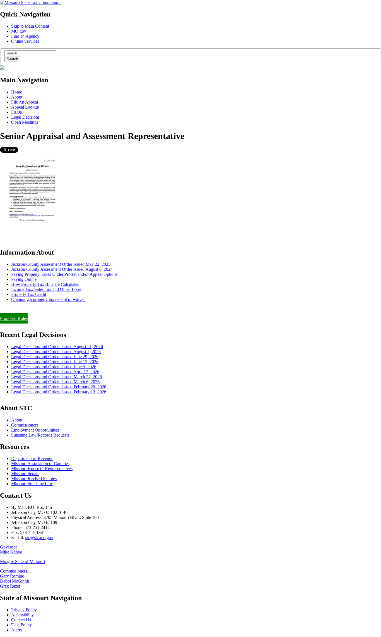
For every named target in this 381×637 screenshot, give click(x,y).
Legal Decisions (25, 117)
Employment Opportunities (35, 430)
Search (12, 59)
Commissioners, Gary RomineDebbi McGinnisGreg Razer (15, 578)
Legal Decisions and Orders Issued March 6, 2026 (55, 381)
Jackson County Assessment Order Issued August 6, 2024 (62, 269)
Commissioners (24, 425)
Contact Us (21, 619)
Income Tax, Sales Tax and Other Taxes (46, 289)
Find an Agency (25, 36)
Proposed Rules (14, 318)
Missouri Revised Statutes (34, 478)
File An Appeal (24, 102)
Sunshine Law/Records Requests (40, 435)
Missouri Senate (25, 473)
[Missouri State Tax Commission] (30, 2)
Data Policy (21, 624)
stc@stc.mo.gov (39, 537)
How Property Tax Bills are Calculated (45, 284)
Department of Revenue (32, 458)
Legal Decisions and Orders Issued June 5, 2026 (53, 366)
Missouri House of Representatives (42, 468)
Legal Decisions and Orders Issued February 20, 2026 (58, 386)
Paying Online (24, 279)
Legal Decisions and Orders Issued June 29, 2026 (54, 356)
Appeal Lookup (25, 107)
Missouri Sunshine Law (32, 483)
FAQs (16, 112)
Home (16, 92)
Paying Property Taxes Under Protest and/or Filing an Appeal (54, 308)
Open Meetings (24, 122)
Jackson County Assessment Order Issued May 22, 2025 (60, 264)
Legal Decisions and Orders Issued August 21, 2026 (57, 346)
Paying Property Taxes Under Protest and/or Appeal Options (64, 274)
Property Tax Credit (28, 294)
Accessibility (22, 614)
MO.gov (18, 31)
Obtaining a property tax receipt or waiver (48, 299)
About (16, 97)
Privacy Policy (24, 609)
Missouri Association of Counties (40, 463)
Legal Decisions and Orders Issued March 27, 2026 (56, 376)
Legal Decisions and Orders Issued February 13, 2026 (58, 391)
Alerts (16, 630)
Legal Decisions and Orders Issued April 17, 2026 (55, 371)
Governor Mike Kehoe (11, 549)
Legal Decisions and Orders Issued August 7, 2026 (56, 351)
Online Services (25, 41)
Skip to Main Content (30, 26)
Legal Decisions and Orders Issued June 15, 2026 (54, 361)
